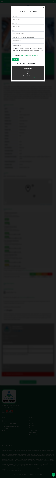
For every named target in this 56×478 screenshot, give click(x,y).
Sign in (37, 64)
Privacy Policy (33, 78)
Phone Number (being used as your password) (23, 37)
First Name (15, 16)
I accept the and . (26, 55)
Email (13, 30)
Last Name (15, 23)
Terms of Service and (25, 78)
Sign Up (15, 59)
